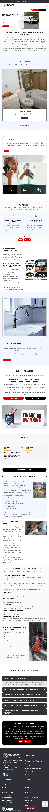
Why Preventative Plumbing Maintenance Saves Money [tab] (24, 476)
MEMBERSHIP (42, 9)
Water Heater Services (8, 800)
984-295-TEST (30, 763)
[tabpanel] (24, 164)
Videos (27, 805)
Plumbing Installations (8, 792)
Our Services (29, 790)
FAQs (27, 802)
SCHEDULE (36, 9)
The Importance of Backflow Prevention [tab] (24, 469)
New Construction (7, 790)
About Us (28, 787)
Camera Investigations (8, 797)
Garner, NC (6, 10)
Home (27, 784)
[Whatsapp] (3, 808)
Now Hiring (28, 795)
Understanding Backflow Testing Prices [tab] (24, 472)
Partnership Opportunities (32, 797)
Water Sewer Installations (24, 111)
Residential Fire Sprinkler (8, 787)
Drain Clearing (6, 795)
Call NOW (6, 26)
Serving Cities (29, 800)
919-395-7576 (30, 765)
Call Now (7, 151)
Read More (24, 118)
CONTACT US (36, 398)
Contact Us (28, 792)
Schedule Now (27, 239)
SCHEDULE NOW (7, 359)
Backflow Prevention (7, 784)
